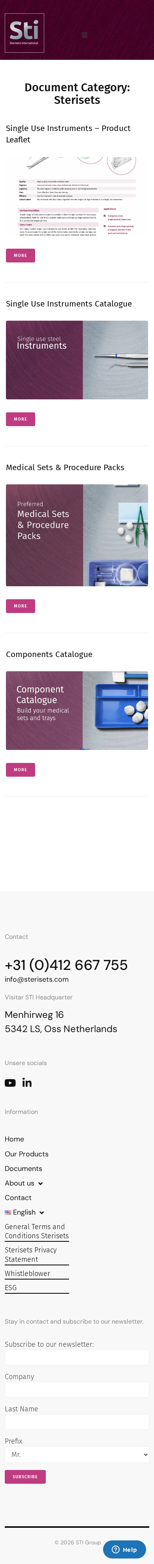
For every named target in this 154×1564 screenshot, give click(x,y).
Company (19, 1376)
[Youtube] (10, 1083)
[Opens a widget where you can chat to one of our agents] (124, 1550)
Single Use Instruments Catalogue (69, 304)
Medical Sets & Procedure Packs (65, 467)
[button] (84, 35)
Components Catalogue (49, 654)
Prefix (13, 1441)
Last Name (21, 1409)
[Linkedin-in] (27, 1083)
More (20, 255)
